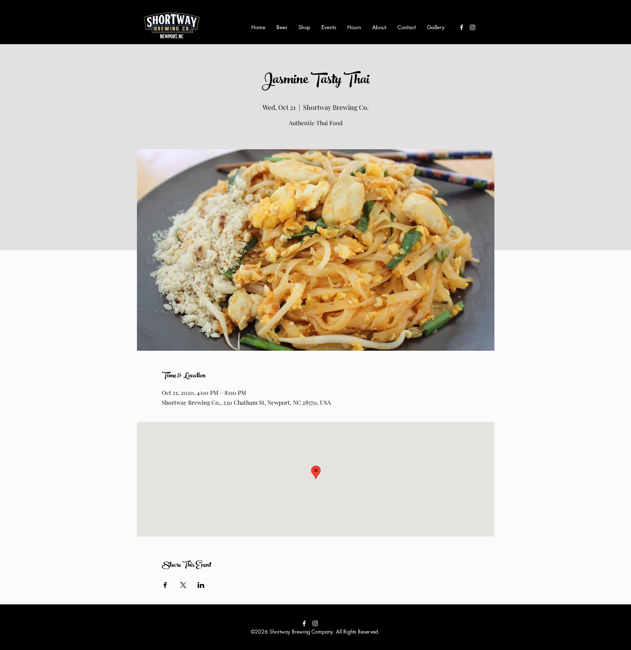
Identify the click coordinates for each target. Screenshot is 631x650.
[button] (282, 27)
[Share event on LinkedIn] (201, 585)
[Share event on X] (183, 585)
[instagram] (472, 27)
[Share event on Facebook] (165, 585)
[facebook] (461, 27)
